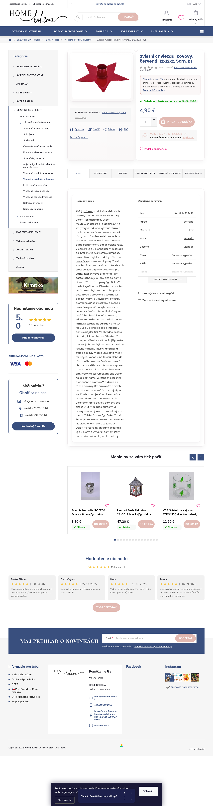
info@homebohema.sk (105, 698)
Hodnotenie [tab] (100, 173)
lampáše (159, 79)
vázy (93, 253)
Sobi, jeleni (28, 134)
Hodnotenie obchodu (107, 559)
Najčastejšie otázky (17, 4)
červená (189, 221)
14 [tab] (154, 540)
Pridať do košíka (179, 122)
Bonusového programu (114, 112)
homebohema (101, 725)
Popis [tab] (79, 173)
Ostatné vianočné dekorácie (37, 146)
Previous (193, 457)
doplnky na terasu (93, 336)
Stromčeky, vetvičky (33, 158)
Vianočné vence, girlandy (36, 128)
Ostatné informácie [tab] (170, 173)
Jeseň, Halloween (29, 222)
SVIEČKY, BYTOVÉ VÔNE (29, 75)
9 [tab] (139, 540)
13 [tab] (151, 540)
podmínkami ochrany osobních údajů (153, 646)
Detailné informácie (153, 90)
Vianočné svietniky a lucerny (38, 179)
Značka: (79, 137)
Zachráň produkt (25, 258)
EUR (195, 4)
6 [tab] (130, 540)
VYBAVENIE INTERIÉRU (29, 66)
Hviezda (189, 238)
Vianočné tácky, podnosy (36, 191)
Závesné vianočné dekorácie (37, 122)
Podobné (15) (192, 173)
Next (201, 457)
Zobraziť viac (106, 607)
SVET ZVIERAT (24, 92)
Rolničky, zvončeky (33, 203)
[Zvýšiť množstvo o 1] (154, 119)
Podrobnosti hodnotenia (185, 67)
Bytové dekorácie (104, 269)
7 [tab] (133, 540)
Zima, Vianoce (27, 116)
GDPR (15, 684)
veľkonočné (104, 378)
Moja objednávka (20, 701)
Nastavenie (65, 800)
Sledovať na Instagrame (185, 687)
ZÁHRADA (22, 84)
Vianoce (189, 246)
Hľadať (128, 17)
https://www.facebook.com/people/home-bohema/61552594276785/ (105, 715)
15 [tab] (157, 540)
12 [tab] (148, 540)
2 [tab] (118, 540)
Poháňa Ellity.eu (80, 118)
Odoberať (185, 638)
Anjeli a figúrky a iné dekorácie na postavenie (39, 166)
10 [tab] (142, 540)
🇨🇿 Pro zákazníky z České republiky (25, 691)
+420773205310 (103, 705)
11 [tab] (145, 540)
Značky (20, 267)
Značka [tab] (145, 173)
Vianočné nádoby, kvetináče (37, 197)
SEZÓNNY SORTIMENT (29, 110)
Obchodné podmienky (43, 4)
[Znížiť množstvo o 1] (154, 124)
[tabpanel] (90, 500)
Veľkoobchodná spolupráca (26, 696)
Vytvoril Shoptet (197, 749)
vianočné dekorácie (90, 382)
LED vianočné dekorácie (35, 185)
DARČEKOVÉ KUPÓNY (28, 232)
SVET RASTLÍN (24, 101)
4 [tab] (124, 540)
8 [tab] (136, 540)
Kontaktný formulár (33, 426)
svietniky (102, 253)
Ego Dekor (87, 211)
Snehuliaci (28, 140)
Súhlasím (148, 791)
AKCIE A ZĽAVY (24, 249)
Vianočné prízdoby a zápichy (38, 173)
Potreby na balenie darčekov (37, 152)
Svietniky (147, 79)
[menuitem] (28, 31)
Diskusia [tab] (122, 173)
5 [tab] (127, 540)
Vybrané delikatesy (26, 241)
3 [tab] (121, 540)
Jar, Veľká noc (27, 216)
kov (191, 230)
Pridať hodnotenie (33, 338)
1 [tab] (115, 540)
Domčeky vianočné (33, 209)
